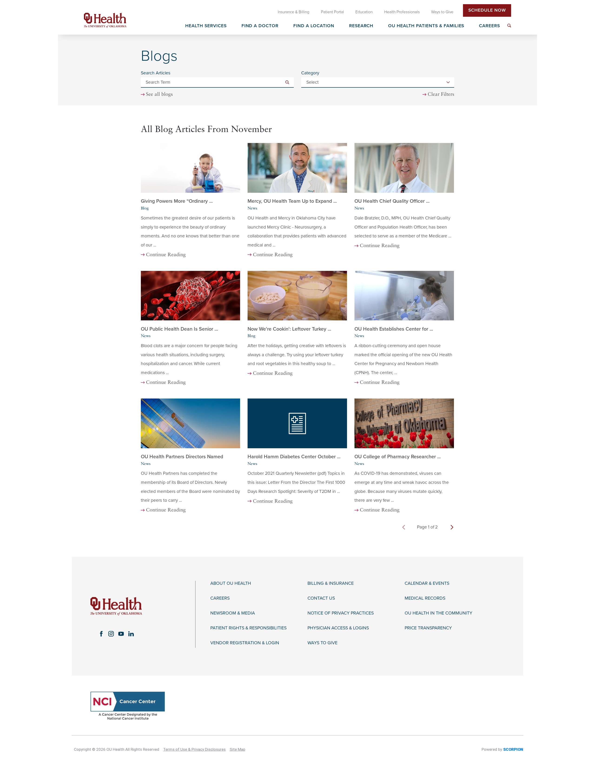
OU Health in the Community (438, 613)
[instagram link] (111, 634)
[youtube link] (121, 634)
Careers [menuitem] (489, 26)
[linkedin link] (131, 634)
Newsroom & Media (232, 613)
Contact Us (321, 598)
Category (310, 73)
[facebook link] (101, 634)
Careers (220, 598)
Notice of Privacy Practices (340, 613)
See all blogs (159, 94)
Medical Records (425, 598)
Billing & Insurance (330, 583)
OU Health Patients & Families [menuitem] (426, 26)
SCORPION (513, 749)
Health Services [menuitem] (206, 26)
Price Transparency (428, 628)
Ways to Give (322, 643)
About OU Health (230, 583)
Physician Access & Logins (338, 628)
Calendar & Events (427, 583)
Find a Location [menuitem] (313, 26)
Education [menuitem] (364, 12)
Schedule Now (487, 10)
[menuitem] (509, 25)
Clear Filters (441, 94)
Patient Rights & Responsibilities (248, 628)
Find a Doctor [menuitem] (260, 26)
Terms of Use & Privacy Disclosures (194, 749)
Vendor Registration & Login (244, 643)
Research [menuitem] (361, 26)
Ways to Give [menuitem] (442, 12)
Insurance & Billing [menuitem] (293, 12)
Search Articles (155, 73)
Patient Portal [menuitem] (332, 12)
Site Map (237, 749)
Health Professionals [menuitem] (402, 12)
